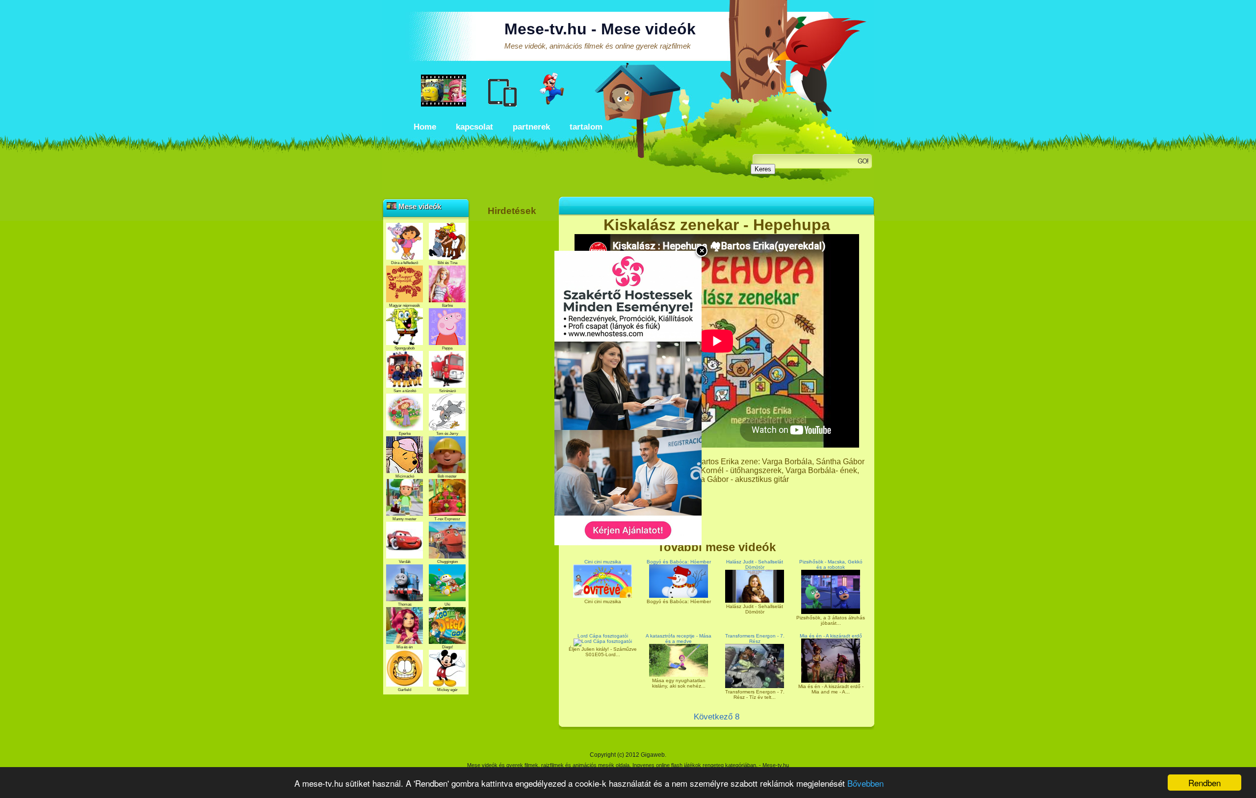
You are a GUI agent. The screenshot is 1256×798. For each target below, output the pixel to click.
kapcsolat (474, 127)
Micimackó (404, 476)
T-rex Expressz (447, 519)
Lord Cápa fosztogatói (602, 635)
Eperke (405, 433)
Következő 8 (716, 716)
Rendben (1204, 782)
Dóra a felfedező (404, 263)
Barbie (447, 305)
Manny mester (404, 519)
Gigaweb (653, 754)
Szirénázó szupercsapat (447, 393)
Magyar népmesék (404, 305)
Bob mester (447, 476)
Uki (447, 604)
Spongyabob (404, 348)
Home (425, 127)
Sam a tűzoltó (404, 391)
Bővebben (865, 783)
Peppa (447, 348)
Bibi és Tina (447, 263)
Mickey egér (447, 690)
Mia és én (404, 647)
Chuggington (447, 561)
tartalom (586, 127)
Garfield (404, 690)
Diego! (447, 647)
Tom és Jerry (447, 433)
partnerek (531, 127)
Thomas (405, 604)
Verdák (405, 561)
